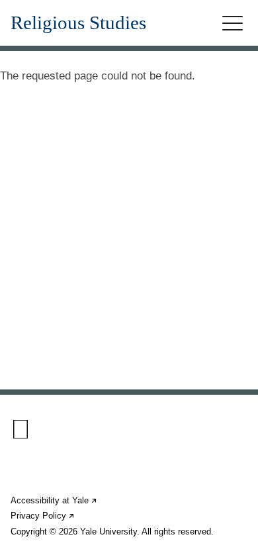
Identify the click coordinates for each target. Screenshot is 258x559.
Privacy (43, 516)
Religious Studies (78, 22)
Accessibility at (54, 500)
